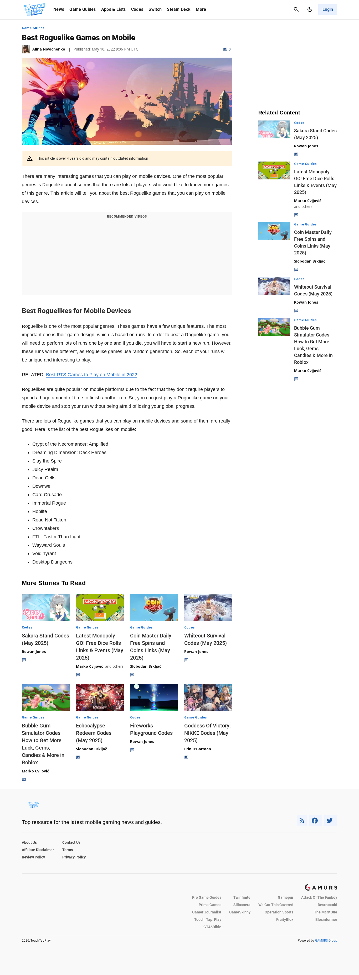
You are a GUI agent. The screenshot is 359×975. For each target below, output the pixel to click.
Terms (67, 850)
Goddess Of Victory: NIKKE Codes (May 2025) (207, 732)
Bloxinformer (326, 919)
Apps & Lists (113, 9)
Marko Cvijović (89, 666)
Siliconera (241, 905)
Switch (155, 9)
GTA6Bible (212, 927)
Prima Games (210, 905)
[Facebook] (315, 820)
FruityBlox (284, 919)
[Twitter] (330, 820)
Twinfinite (241, 897)
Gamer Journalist (206, 912)
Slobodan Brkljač (145, 666)
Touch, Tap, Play (207, 919)
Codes (137, 9)
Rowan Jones (34, 651)
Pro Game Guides (206, 897)
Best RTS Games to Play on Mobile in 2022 (91, 374)
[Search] (296, 9)
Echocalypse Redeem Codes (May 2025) (93, 732)
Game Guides (82, 9)
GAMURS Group (326, 940)
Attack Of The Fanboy (319, 897)
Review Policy (33, 857)
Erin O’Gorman (197, 748)
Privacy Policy (74, 857)
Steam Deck (179, 9)
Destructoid (327, 905)
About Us (29, 842)
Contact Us (71, 842)
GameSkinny (239, 912)
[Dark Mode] (310, 9)
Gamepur (285, 897)
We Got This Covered (275, 905)
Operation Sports (279, 912)
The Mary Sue (325, 912)
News (58, 9)
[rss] (302, 820)
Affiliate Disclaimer (38, 850)
